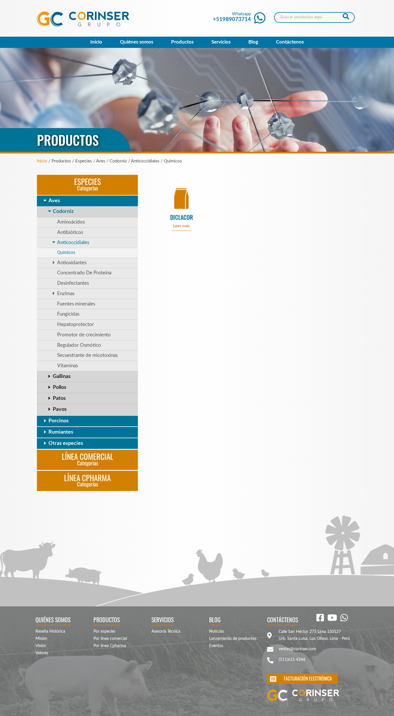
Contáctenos (290, 42)
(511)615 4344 (292, 660)
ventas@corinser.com (297, 649)
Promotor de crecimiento (84, 335)
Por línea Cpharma (109, 646)
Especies (87, 184)
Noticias (216, 631)
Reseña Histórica (50, 631)
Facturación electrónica (308, 678)
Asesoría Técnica (165, 631)
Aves (54, 200)
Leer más (181, 226)
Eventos (216, 646)
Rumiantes (60, 432)
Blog (253, 42)
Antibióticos (70, 232)
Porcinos (58, 420)
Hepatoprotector (75, 324)
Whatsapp (232, 17)
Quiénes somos (136, 42)
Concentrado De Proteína (84, 273)
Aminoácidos (71, 222)
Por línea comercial (110, 639)
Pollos (59, 387)
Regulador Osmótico (79, 345)
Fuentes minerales (76, 304)
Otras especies (65, 443)
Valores (41, 653)
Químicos (66, 252)
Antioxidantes (72, 262)
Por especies (104, 631)
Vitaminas (67, 365)
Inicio (96, 42)
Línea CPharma (87, 480)
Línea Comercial (87, 459)
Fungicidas (68, 314)
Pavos (60, 409)
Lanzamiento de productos (232, 639)
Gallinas (62, 376)
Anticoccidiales (73, 242)
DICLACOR (181, 217)
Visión (40, 646)
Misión (41, 639)
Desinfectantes (73, 283)
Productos (182, 42)
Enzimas (65, 293)
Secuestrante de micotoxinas (87, 355)
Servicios (220, 42)
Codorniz (63, 211)
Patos (59, 398)
